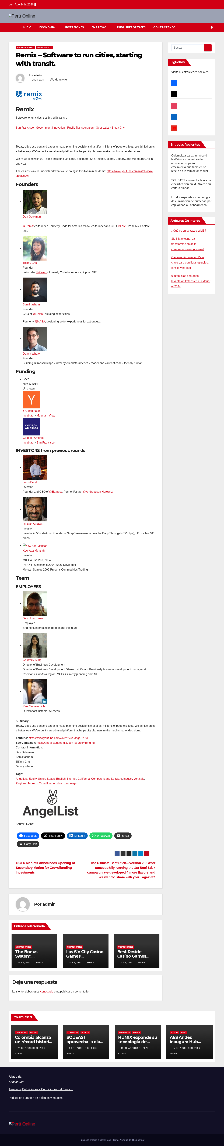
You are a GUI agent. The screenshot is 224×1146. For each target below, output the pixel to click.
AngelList (21, 778)
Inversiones (74, 27)
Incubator (28, 415)
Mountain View (46, 415)
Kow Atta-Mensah (34, 550)
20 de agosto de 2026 (83, 1048)
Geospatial (102, 127)
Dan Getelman (32, 216)
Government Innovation (50, 127)
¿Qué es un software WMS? (188, 230)
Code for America (33, 437)
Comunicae (21, 1033)
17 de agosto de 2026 (187, 1048)
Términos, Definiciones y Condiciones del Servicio (41, 1089)
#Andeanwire (58, 79)
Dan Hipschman (33, 618)
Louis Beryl (30, 482)
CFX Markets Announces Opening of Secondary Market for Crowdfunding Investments (45, 867)
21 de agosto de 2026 (32, 1048)
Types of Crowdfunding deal (45, 783)
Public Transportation (80, 127)
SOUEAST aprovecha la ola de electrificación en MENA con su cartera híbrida (191, 184)
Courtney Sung (32, 659)
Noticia (33, 1033)
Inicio (27, 27)
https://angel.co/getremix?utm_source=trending (66, 742)
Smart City (118, 127)
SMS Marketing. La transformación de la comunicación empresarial (187, 244)
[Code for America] (31, 426)
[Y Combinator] (31, 399)
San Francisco (25, 127)
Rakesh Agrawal (33, 523)
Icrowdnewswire (25, 47)
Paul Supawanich (34, 706)
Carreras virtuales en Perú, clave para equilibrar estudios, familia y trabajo (190, 262)
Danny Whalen (32, 353)
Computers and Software (106, 778)
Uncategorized (44, 47)
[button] (205, 27)
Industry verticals (133, 778)
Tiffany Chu (30, 262)
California (84, 778)
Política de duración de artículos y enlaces (36, 1097)
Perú (183, 1033)
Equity (33, 778)
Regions (21, 783)
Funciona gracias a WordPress (96, 1140)
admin (38, 75)
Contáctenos (164, 27)
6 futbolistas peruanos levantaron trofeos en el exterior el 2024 (190, 281)
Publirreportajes (131, 27)
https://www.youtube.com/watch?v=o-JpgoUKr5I (58, 738)
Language (70, 783)
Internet (71, 778)
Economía (47, 27)
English (61, 778)
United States (46, 778)
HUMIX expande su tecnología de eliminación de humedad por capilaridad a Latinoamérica (191, 201)
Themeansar (138, 1140)
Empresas (100, 27)
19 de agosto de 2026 (135, 1048)
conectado (46, 991)
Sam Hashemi (31, 304)
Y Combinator (31, 410)
